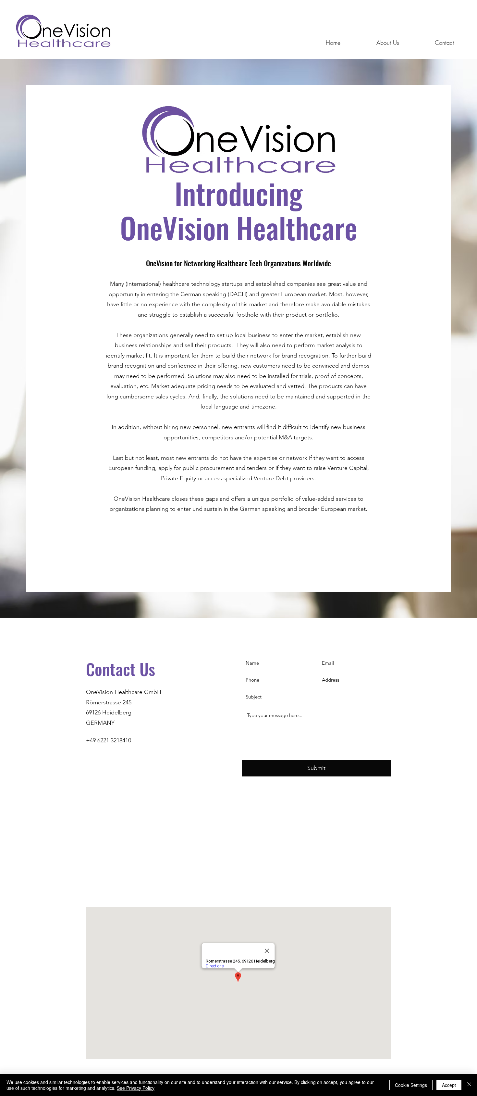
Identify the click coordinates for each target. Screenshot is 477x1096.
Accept (449, 1085)
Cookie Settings (411, 1085)
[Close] (469, 1085)
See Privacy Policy (135, 1088)
